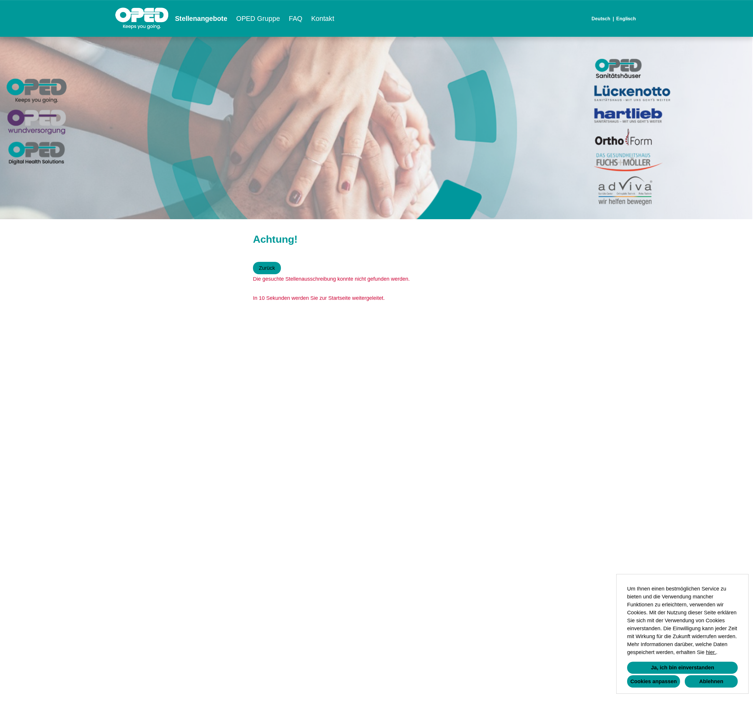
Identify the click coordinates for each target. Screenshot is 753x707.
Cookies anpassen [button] (653, 681)
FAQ (295, 18)
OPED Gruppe (258, 18)
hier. (711, 652)
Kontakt (322, 18)
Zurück (267, 268)
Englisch (626, 18)
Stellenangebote (201, 18)
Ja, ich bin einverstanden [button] (682, 668)
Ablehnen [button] (711, 681)
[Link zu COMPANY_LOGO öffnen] (142, 18)
